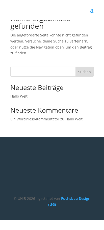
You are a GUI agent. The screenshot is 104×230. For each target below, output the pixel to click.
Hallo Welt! (19, 96)
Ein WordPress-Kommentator (34, 119)
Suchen (84, 71)
